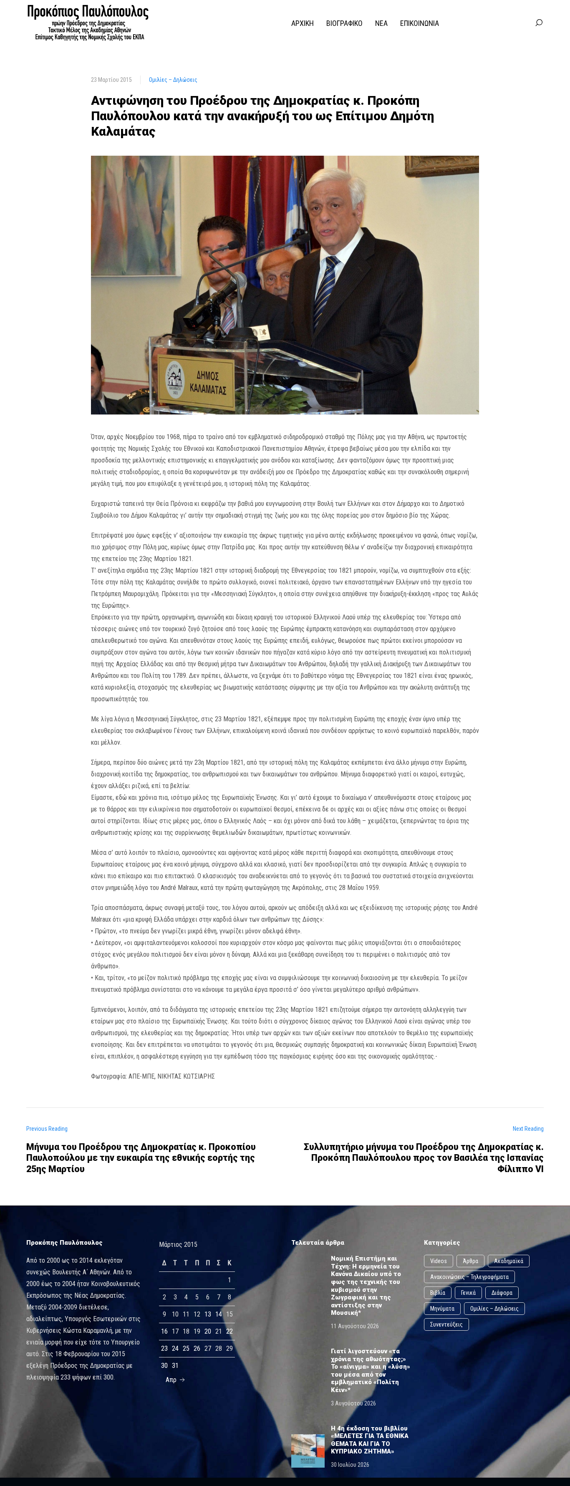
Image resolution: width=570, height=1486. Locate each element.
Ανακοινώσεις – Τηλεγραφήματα (469, 1277)
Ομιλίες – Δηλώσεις (173, 79)
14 (218, 1314)
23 (164, 1348)
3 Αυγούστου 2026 (353, 1403)
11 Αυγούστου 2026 (355, 1326)
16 (164, 1331)
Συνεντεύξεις (446, 1324)
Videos (438, 1261)
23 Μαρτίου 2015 (111, 79)
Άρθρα (470, 1261)
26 (197, 1348)
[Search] (539, 23)
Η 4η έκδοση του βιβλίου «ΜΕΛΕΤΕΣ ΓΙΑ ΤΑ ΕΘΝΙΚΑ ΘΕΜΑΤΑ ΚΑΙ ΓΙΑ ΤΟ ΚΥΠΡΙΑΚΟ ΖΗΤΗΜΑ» (370, 1440)
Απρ (172, 1380)
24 (175, 1348)
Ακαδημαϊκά (508, 1261)
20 (207, 1331)
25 (186, 1348)
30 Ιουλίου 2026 (350, 1464)
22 (229, 1331)
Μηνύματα (442, 1308)
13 (207, 1314)
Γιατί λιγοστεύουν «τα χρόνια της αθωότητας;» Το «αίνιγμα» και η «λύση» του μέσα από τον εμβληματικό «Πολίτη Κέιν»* (370, 1370)
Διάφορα (502, 1292)
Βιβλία (437, 1292)
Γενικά (468, 1292)
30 (164, 1366)
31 (175, 1366)
